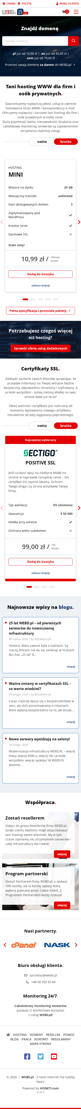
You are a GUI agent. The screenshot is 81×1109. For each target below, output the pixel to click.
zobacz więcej (41, 285)
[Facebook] (27, 1056)
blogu (65, 607)
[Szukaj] (73, 41)
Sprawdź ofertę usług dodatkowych (40, 348)
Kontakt (41, 1039)
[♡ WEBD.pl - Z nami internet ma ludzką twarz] (9, 11)
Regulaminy (61, 1039)
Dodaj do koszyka (40, 274)
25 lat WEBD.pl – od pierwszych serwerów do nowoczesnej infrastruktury (35, 628)
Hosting (20, 1035)
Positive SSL (40, 462)
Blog (14, 1039)
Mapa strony (40, 1044)
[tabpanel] (40, 226)
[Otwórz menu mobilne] (76, 11)
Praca (26, 1039)
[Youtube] (54, 1056)
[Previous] (2, 222)
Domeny (36, 1035)
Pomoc (69, 1035)
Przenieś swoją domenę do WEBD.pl (38, 65)
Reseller (53, 1035)
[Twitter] (41, 1056)
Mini (15, 171)
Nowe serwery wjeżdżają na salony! (39, 739)
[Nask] (57, 945)
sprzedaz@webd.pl (43, 975)
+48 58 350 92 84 (43, 982)
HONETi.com (49, 1088)
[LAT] (20, 12)
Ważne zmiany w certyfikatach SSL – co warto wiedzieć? (40, 686)
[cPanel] (24, 945)
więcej (71, 666)
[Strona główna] (8, 1035)
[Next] (79, 222)
